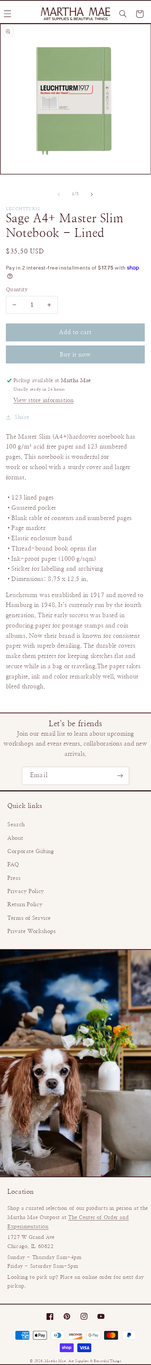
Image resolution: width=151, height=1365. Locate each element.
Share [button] (22, 417)
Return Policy (25, 904)
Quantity (16, 289)
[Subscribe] (119, 776)
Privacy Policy (25, 891)
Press (14, 878)
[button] (122, 14)
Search (16, 824)
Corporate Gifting (30, 851)
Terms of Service (29, 918)
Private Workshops (31, 931)
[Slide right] (92, 194)
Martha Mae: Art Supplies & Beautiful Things (83, 1361)
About (15, 838)
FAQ (13, 864)
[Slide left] (59, 194)
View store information (44, 400)
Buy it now (75, 355)
